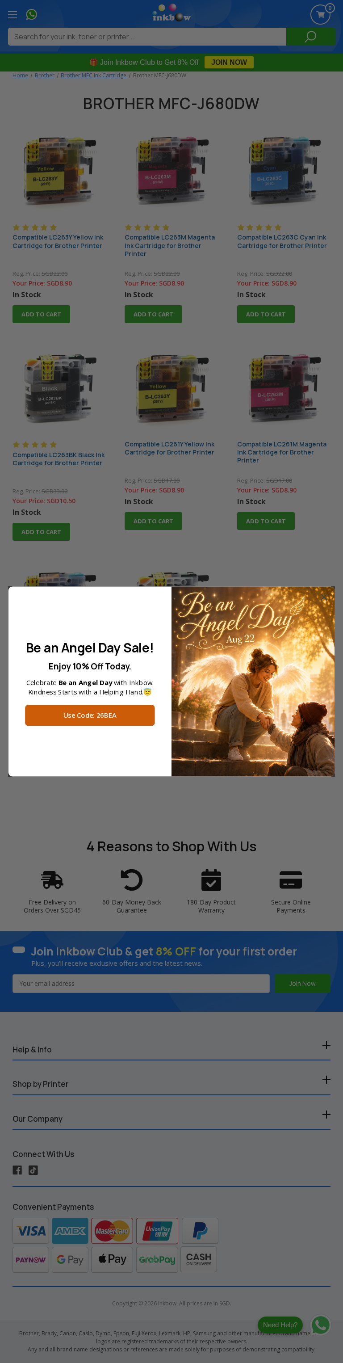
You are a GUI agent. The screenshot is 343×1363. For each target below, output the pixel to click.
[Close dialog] (324, 597)
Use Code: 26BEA (90, 715)
